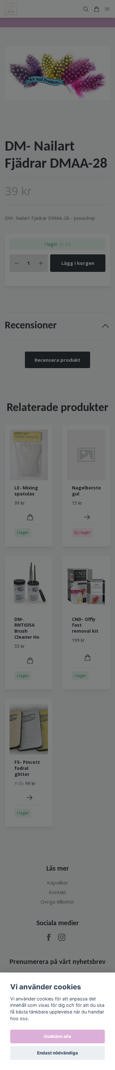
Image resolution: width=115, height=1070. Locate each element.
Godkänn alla (57, 1036)
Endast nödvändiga (57, 1052)
